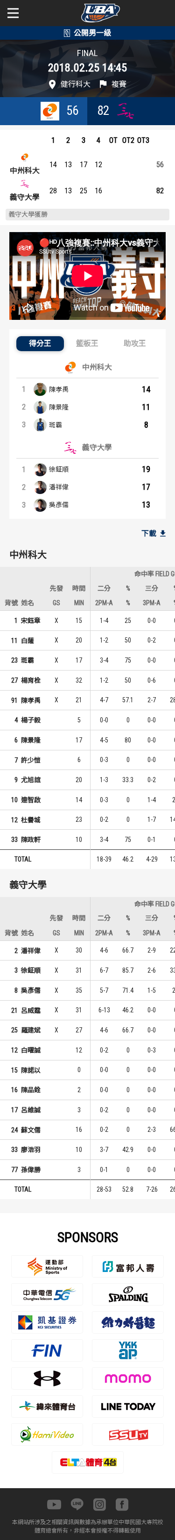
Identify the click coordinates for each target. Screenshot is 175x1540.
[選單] (13, 13)
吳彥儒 (59, 505)
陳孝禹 (59, 389)
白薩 (27, 640)
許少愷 (31, 760)
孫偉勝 (31, 1169)
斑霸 (55, 425)
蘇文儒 (31, 1130)
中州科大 (25, 170)
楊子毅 (31, 720)
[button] (40, 343)
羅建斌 (31, 1030)
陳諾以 (31, 1070)
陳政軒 (31, 839)
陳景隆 (59, 407)
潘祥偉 (59, 487)
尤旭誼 (31, 780)
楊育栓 (31, 680)
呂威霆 (31, 1010)
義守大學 (25, 197)
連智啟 (31, 800)
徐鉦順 (59, 469)
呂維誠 (31, 1110)
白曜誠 (31, 1050)
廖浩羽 (31, 1149)
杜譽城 (31, 820)
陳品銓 (31, 1090)
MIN (79, 603)
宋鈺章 (31, 620)
